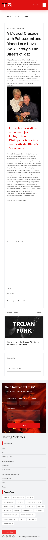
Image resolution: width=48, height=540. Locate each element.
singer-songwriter (11, 519)
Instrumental (6, 478)
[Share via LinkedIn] (19, 301)
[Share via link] (24, 301)
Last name (23, 399)
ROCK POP (9, 506)
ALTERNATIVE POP (28, 515)
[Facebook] (3, 536)
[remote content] (24, 221)
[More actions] (40, 28)
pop (30, 498)
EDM (17, 510)
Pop (3, 448)
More (26, 16)
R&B (3, 483)
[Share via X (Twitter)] (13, 301)
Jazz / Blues (6, 470)
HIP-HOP (32, 519)
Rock (17, 16)
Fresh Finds (28, 510)
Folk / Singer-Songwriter (10, 474)
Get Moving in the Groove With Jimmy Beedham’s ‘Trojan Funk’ (23, 343)
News (4, 487)
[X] (7, 536)
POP (20, 502)
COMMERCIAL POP (34, 502)
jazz (9, 288)
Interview (5, 465)
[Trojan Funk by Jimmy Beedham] (24, 327)
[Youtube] (13, 536)
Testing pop (9, 502)
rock (7, 498)
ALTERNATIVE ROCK (11, 515)
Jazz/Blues (10, 293)
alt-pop (40, 510)
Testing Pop (9, 523)
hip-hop (8, 510)
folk (23, 519)
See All (39, 312)
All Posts (7, 16)
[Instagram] (10, 536)
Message (11, 408)
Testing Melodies (13, 437)
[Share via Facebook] (8, 301)
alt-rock (31, 506)
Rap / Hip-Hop (7, 457)
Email (33, 399)
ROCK (21, 506)
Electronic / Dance (8, 461)
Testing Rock (19, 498)
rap (41, 506)
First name (11, 399)
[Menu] (44, 5)
